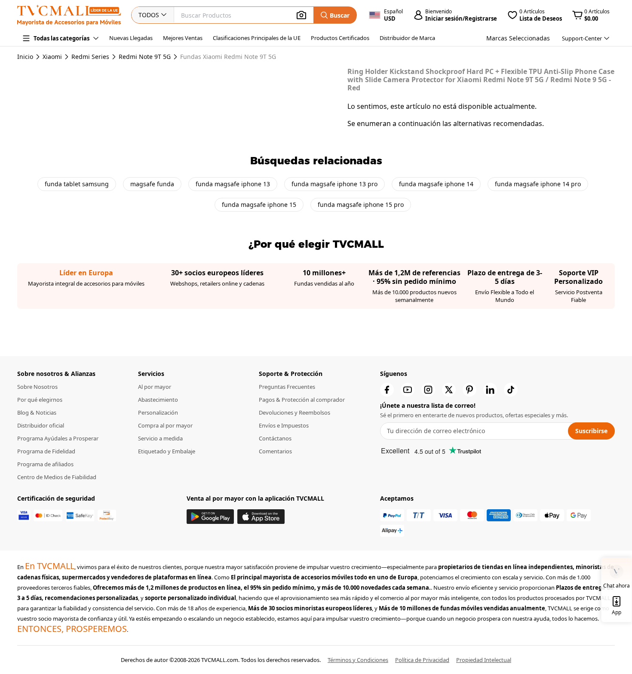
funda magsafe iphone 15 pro (361, 204)
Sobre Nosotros (37, 387)
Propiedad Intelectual (483, 660)
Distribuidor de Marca (407, 38)
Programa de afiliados (45, 464)
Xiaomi (52, 57)
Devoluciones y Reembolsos (294, 412)
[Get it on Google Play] (210, 516)
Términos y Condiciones (358, 660)
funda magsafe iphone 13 (233, 184)
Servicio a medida (160, 438)
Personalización (158, 412)
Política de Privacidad (422, 660)
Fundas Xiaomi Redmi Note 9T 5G (228, 57)
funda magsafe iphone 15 (259, 204)
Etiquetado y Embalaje (166, 451)
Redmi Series (90, 57)
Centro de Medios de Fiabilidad (56, 477)
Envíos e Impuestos (284, 425)
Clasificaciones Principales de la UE (257, 38)
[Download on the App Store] (261, 516)
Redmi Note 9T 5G (145, 57)
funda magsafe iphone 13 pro (334, 184)
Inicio (25, 56)
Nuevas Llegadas (131, 38)
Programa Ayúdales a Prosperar (57, 438)
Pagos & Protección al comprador (302, 399)
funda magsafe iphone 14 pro (538, 184)
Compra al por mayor (165, 425)
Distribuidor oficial (40, 425)
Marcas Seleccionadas (518, 38)
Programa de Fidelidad (46, 451)
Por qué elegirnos (39, 399)
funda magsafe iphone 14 (436, 184)
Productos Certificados (340, 38)
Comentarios (275, 451)
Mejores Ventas (182, 38)
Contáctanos (275, 438)
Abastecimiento (158, 399)
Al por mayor (154, 387)
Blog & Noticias (36, 412)
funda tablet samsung (77, 184)
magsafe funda (152, 184)
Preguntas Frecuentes (287, 387)
